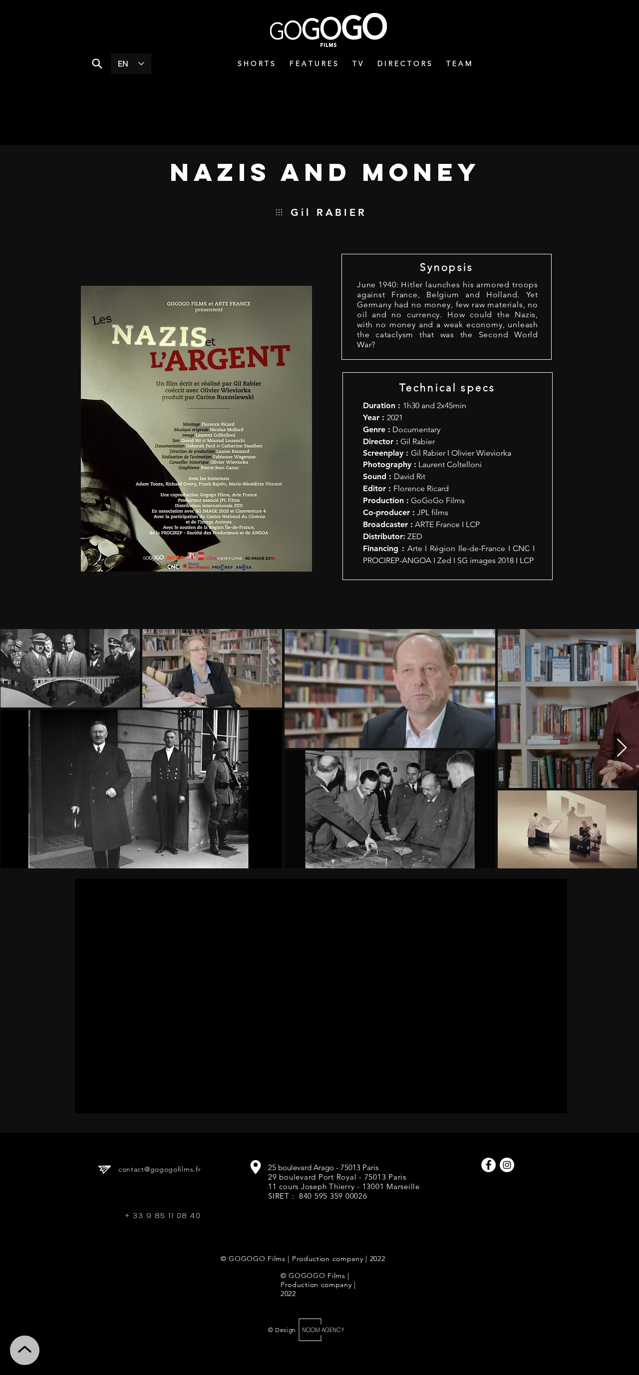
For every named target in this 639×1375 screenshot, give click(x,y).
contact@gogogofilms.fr (159, 1169)
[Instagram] (507, 1165)
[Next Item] (622, 748)
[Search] (96, 63)
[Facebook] (488, 1165)
